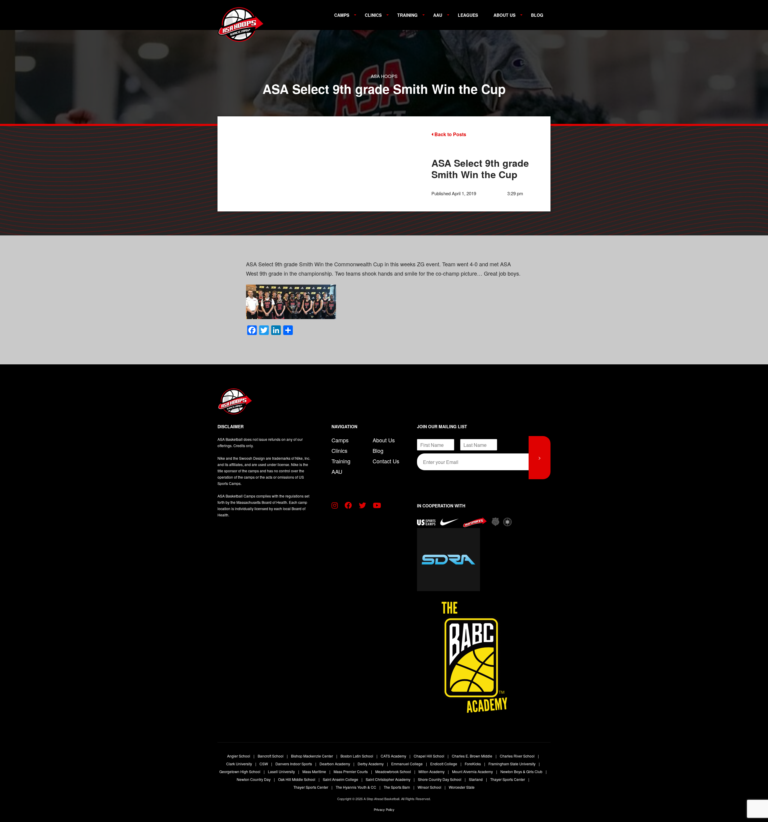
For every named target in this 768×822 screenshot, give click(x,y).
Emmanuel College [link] (407, 763)
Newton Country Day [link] (254, 779)
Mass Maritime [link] (314, 771)
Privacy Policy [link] (384, 809)
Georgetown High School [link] (240, 771)
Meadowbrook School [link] (393, 771)
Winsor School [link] (430, 787)
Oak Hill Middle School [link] (297, 779)
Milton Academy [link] (432, 771)
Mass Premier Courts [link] (351, 771)
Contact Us (386, 461)
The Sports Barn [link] (397, 787)
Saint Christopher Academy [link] (388, 779)
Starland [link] (476, 779)
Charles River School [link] (518, 755)
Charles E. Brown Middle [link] (472, 755)
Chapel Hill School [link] (429, 755)
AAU (437, 15)
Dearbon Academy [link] (335, 763)
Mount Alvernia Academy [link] (473, 771)
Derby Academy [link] (371, 763)
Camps (341, 15)
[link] (242, 27)
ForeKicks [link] (473, 763)
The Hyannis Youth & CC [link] (356, 787)
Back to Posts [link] (449, 134)
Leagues (468, 15)
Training (407, 15)
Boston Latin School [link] (357, 755)
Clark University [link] (239, 763)
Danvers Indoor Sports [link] (294, 763)
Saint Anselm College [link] (341, 779)
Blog (537, 15)
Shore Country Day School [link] (440, 779)
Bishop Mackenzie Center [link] (312, 755)
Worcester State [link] (462, 787)
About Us (504, 15)
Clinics (373, 15)
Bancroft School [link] (271, 755)
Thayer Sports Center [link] (508, 779)
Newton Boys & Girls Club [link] (521, 771)
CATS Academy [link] (394, 755)
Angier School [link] (239, 755)
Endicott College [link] (444, 763)
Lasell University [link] (282, 771)
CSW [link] (264, 763)
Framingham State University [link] (512, 763)
